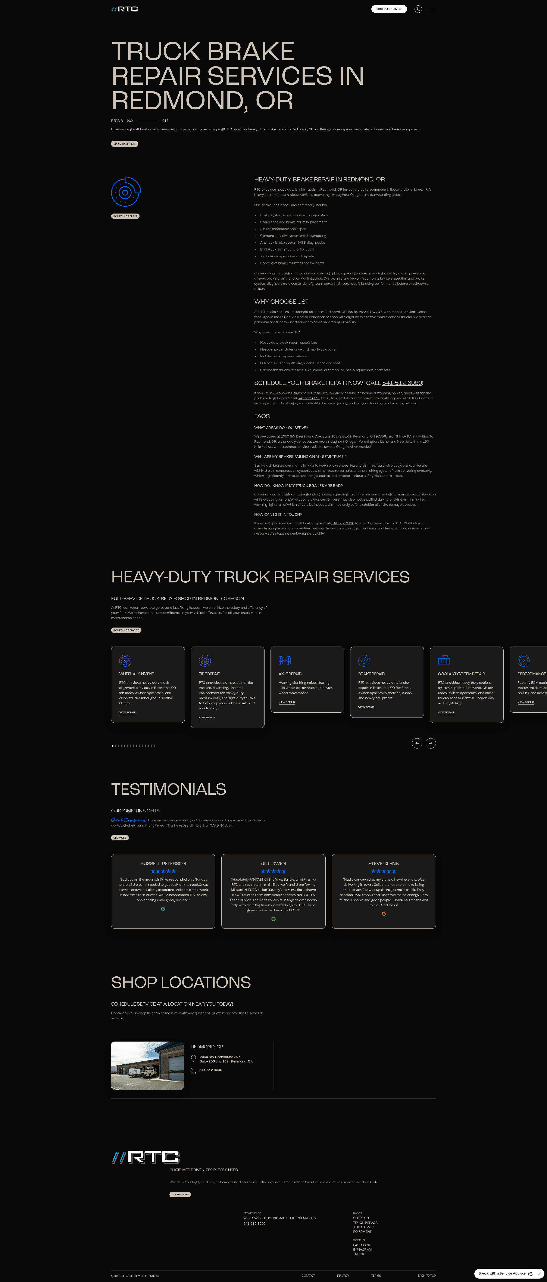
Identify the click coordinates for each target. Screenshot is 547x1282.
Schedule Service (126, 630)
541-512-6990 (402, 383)
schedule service (389, 9)
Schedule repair (125, 216)
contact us (180, 1195)
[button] (417, 743)
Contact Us (124, 144)
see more (119, 838)
